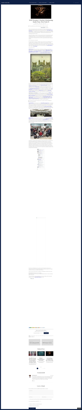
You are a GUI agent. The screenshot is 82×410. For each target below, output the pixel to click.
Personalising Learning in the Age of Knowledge (49, 359)
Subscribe (79, 408)
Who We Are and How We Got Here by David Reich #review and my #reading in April (32, 360)
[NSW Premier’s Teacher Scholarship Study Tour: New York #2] (47, 342)
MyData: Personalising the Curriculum (40, 359)
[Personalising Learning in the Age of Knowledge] (49, 353)
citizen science (38, 335)
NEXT (44, 368)
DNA (40, 335)
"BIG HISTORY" (33, 335)
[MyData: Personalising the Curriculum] (41, 353)
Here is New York (43, 27)
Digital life (35, 24)
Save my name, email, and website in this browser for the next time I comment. (41, 399)
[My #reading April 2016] (35, 342)
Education (38, 24)
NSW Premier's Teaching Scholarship (47, 335)
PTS (52, 335)
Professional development (42, 24)
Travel (46, 24)
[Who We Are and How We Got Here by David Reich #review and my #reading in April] (32, 353)
